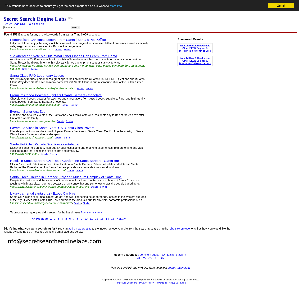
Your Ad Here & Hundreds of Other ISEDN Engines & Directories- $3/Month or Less (195, 48)
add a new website (79, 228)
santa (98, 212)
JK (162, 257)
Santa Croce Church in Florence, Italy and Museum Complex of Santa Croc (66, 177)
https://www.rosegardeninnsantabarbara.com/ (37, 170)
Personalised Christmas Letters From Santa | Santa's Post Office (58, 40)
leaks (170, 254)
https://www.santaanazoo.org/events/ (32, 121)
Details (58, 49)
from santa (87, 212)
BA (156, 257)
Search (7, 24)
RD (163, 254)
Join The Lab (36, 24)
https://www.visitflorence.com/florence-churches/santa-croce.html (49, 186)
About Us (173, 282)
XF (139, 257)
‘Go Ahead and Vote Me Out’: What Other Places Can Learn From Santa (63, 56)
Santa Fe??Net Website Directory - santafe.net (44, 144)
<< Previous (40, 218)
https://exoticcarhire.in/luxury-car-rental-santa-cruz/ (41, 203)
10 (86, 218)
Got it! (281, 5)
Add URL (20, 24)
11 (91, 218)
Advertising (161, 282)
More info (116, 5)
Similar (67, 49)
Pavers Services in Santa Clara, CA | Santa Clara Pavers (52, 128)
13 (101, 218)
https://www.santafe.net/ (24, 154)
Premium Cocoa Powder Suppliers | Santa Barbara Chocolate (56, 95)
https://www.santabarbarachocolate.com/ (35, 104)
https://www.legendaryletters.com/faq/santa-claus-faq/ (42, 88)
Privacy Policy (146, 282)
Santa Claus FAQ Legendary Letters (37, 75)
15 (112, 218)
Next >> (121, 218)
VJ (144, 257)
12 (96, 218)
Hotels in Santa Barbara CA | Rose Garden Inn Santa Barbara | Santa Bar (64, 161)
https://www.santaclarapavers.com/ (31, 137)
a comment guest (148, 254)
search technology (179, 267)
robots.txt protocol (180, 228)
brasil (179, 254)
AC (150, 257)
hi (186, 254)
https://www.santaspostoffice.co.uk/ (31, 49)
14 (107, 218)
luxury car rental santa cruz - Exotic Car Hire (42, 193)
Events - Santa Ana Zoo (28, 111)
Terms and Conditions (126, 282)
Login (183, 282)
